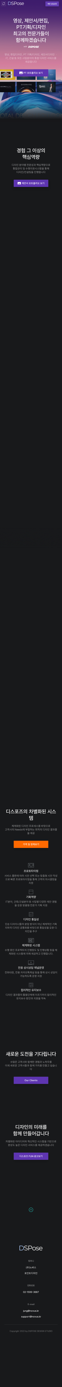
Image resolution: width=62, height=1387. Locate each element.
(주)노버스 (31, 1267)
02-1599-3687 (31, 1292)
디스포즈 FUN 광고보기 (31, 1156)
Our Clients (31, 1080)
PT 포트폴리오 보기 (31, 73)
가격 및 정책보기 (31, 844)
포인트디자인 (31, 1273)
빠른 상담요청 (52, 4)
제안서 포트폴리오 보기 (31, 183)
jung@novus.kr (31, 1310)
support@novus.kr (31, 1316)
